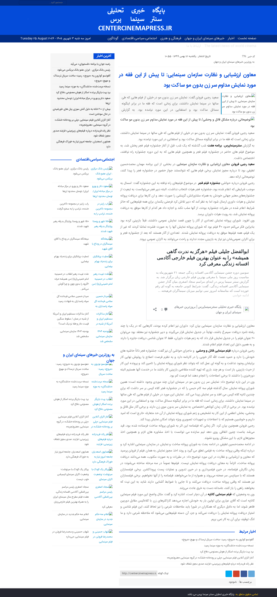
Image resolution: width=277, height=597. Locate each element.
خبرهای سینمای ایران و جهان (204, 38)
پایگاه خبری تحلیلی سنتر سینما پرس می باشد (210, 594)
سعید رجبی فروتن (243, 164)
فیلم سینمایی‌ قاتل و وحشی (213, 351)
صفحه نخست (247, 38)
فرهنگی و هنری (170, 38)
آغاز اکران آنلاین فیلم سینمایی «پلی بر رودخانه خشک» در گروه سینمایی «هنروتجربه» (210, 558)
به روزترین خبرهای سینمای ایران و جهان (234, 62)
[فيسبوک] (244, 574)
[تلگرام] (251, 574)
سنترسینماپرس (233, 145)
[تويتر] (228, 574)
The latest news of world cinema (230, 46)
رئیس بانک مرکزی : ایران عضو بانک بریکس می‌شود (83, 70)
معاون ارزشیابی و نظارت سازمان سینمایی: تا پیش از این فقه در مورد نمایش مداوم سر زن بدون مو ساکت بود (187, 80)
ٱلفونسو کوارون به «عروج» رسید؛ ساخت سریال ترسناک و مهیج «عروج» (218, 539)
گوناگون (113, 38)
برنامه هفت (215, 145)
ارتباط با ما (193, 46)
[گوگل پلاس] (236, 574)
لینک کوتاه (163, 573)
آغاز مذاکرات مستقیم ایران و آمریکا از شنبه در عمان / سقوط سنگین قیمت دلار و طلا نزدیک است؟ (71, 319)
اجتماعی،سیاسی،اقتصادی (139, 38)
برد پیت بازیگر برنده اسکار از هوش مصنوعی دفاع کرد (227, 552)
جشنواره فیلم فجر (209, 183)
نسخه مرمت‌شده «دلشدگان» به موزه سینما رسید (229, 545)
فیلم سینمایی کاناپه (219, 494)
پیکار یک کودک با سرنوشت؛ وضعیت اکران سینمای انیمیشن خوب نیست (73, 474)
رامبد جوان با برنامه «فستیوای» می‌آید (90, 64)
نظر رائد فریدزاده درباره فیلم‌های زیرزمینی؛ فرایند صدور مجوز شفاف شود (217, 564)
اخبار (231, 38)
